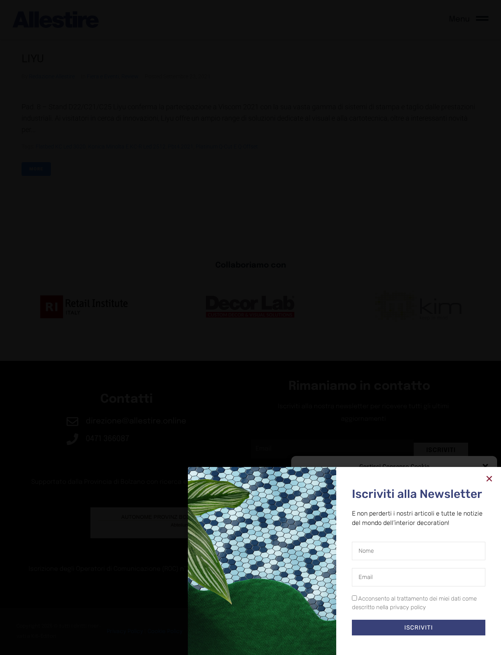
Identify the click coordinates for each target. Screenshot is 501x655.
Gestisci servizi (318, 603)
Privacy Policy (408, 641)
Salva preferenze (455, 623)
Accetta (328, 623)
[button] (485, 466)
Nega (388, 623)
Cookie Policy (376, 641)
